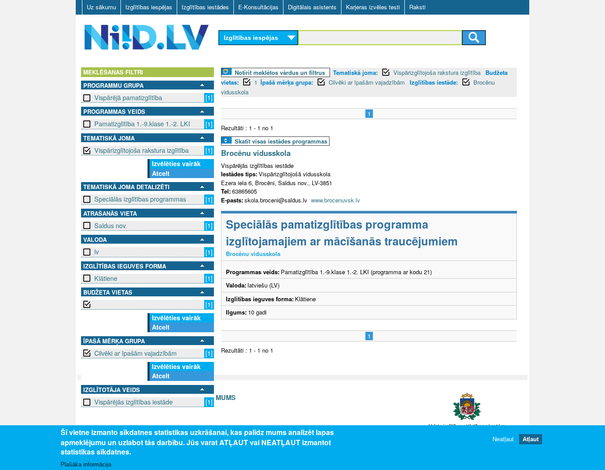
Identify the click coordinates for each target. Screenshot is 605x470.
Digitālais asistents (312, 7)
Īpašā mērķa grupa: (286, 82)
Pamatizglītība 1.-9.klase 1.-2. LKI (142, 123)
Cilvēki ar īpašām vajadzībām (135, 353)
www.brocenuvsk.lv (335, 200)
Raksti (417, 7)
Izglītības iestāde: (434, 82)
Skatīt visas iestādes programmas (281, 141)
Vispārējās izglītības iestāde (133, 401)
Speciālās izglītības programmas (140, 198)
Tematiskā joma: (355, 72)
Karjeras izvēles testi (373, 7)
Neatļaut (503, 438)
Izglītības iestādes (205, 7)
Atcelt (161, 173)
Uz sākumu (101, 7)
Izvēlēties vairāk (176, 163)
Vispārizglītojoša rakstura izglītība (141, 150)
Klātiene (105, 278)
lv (96, 251)
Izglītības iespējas (148, 7)
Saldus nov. (110, 225)
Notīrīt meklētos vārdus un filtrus (280, 72)
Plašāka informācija (86, 464)
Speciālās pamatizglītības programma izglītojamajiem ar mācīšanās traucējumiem (342, 232)
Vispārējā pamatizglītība (128, 97)
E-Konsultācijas (258, 7)
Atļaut (531, 438)
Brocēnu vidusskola (256, 153)
